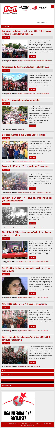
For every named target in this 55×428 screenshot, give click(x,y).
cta (27, 60)
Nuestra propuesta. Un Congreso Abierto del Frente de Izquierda (25, 66)
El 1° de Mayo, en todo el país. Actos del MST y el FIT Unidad (24, 134)
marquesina (20, 61)
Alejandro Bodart (26, 297)
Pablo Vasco (48, 192)
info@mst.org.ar (30, 425)
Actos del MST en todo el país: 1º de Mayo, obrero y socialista (24, 303)
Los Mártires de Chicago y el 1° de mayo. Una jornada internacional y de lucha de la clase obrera (27, 199)
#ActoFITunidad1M (21, 261)
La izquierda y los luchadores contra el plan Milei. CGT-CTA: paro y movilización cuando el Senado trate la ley (26, 32)
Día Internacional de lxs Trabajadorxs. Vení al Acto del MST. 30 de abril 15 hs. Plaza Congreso (26, 338)
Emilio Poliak (42, 227)
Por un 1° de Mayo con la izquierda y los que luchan (21, 99)
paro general (27, 61)
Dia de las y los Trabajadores (31, 227)
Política (9, 60)
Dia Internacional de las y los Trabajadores (34, 161)
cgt (25, 60)
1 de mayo (19, 60)
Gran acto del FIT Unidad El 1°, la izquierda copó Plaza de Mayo (25, 166)
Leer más (32, 56)
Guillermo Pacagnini (7, 61)
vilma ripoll (21, 331)
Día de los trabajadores (42, 261)
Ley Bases (14, 61)
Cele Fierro (34, 261)
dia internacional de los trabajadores (31, 366)
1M (23, 60)
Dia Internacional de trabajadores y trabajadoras (39, 60)
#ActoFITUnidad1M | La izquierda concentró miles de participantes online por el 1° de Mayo (26, 233)
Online (7, 262)
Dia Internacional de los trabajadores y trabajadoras (36, 93)
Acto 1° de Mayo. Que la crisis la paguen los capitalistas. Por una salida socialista (26, 269)
